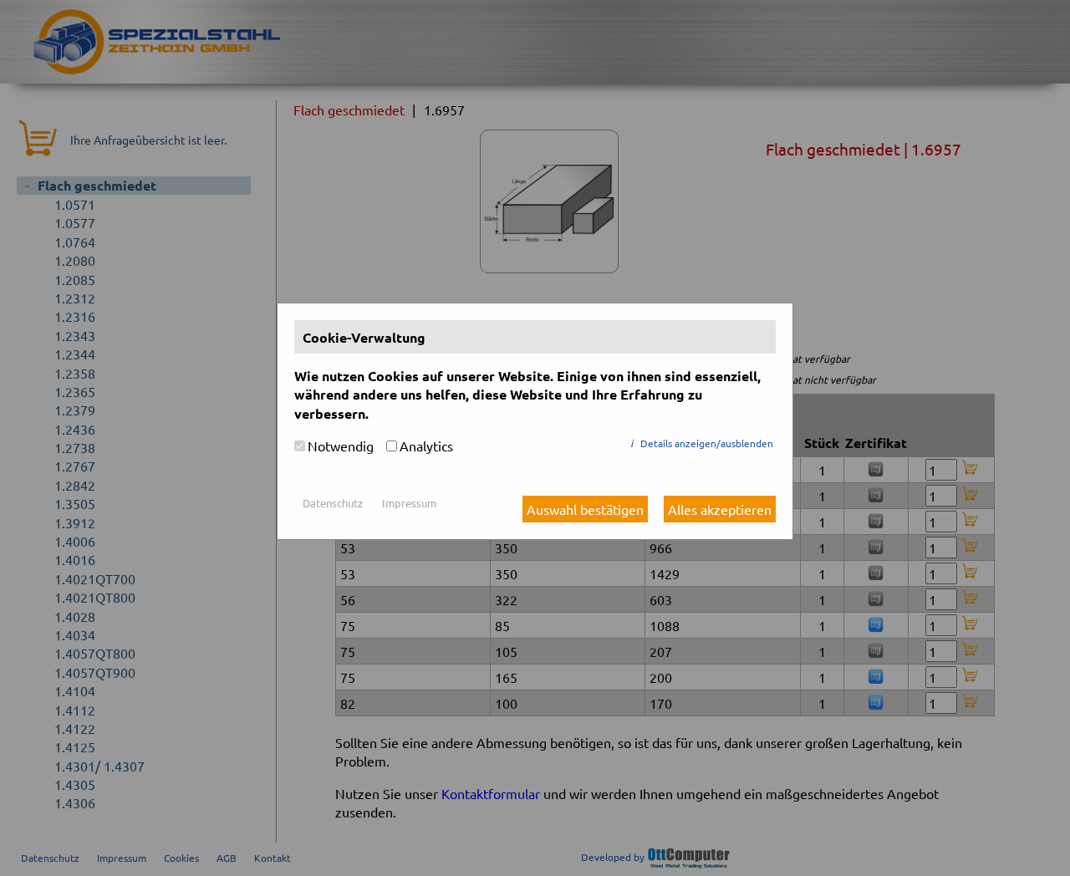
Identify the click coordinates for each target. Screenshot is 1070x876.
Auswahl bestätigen (585, 509)
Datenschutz (333, 503)
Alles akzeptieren (720, 509)
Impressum (409, 503)
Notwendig (341, 445)
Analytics (426, 445)
